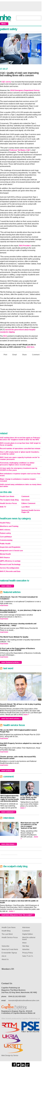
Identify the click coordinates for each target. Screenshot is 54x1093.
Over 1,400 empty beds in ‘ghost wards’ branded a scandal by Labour (19, 453)
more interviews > (8, 844)
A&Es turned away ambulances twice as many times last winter (20, 485)
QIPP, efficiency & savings (10, 561)
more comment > (8, 812)
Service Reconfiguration (9, 568)
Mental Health (5, 554)
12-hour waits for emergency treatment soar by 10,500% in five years (18, 469)
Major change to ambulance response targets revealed (18, 480)
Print (5, 355)
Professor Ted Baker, (17, 150)
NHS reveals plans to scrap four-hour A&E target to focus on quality (20, 444)
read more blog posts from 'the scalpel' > (17, 915)
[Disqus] (21, 394)
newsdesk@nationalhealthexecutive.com (23, 1000)
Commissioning (6, 540)
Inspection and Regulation (10, 547)
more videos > (7, 586)
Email (14, 355)
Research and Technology (10, 564)
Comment (35, 355)
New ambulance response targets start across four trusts (20, 475)
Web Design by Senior (9, 1055)
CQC (28, 150)
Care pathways (6, 537)
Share (24, 355)
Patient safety (5, 533)
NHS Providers (25, 246)
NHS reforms (5, 530)
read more (4, 605)
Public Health (5, 544)
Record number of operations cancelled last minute (20, 449)
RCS (5, 336)
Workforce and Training (9, 526)
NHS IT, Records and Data (10, 571)
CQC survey (6, 82)
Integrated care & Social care (11, 551)
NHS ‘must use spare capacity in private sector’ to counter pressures (19, 458)
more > (26, 715)
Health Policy (5, 523)
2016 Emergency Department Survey (25, 90)
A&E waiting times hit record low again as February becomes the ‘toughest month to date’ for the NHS (20, 439)
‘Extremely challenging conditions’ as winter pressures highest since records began (17, 464)
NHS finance (5, 558)
